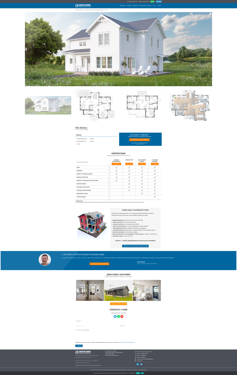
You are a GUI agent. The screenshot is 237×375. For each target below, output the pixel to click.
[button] (125, 6)
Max (153, 1)
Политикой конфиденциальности (127, 342)
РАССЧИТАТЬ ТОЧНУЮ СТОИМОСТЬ (140, 139)
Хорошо (138, 373)
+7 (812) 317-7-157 (133, 1)
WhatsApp (144, 355)
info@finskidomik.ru (149, 359)
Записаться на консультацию (100, 263)
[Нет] (235, 373)
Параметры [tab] (78, 135)
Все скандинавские (88, 9)
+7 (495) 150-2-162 (145, 1)
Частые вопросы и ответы (110, 351)
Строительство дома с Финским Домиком (114, 352)
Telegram (159, 1)
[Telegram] (138, 364)
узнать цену (129, 163)
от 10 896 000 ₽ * (116, 163)
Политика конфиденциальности (112, 355)
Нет (142, 373)
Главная (77, 9)
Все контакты (140, 360)
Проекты (81, 9)
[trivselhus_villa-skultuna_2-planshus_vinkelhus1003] (118, 49)
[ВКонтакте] (141, 364)
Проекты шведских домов (97, 9)
